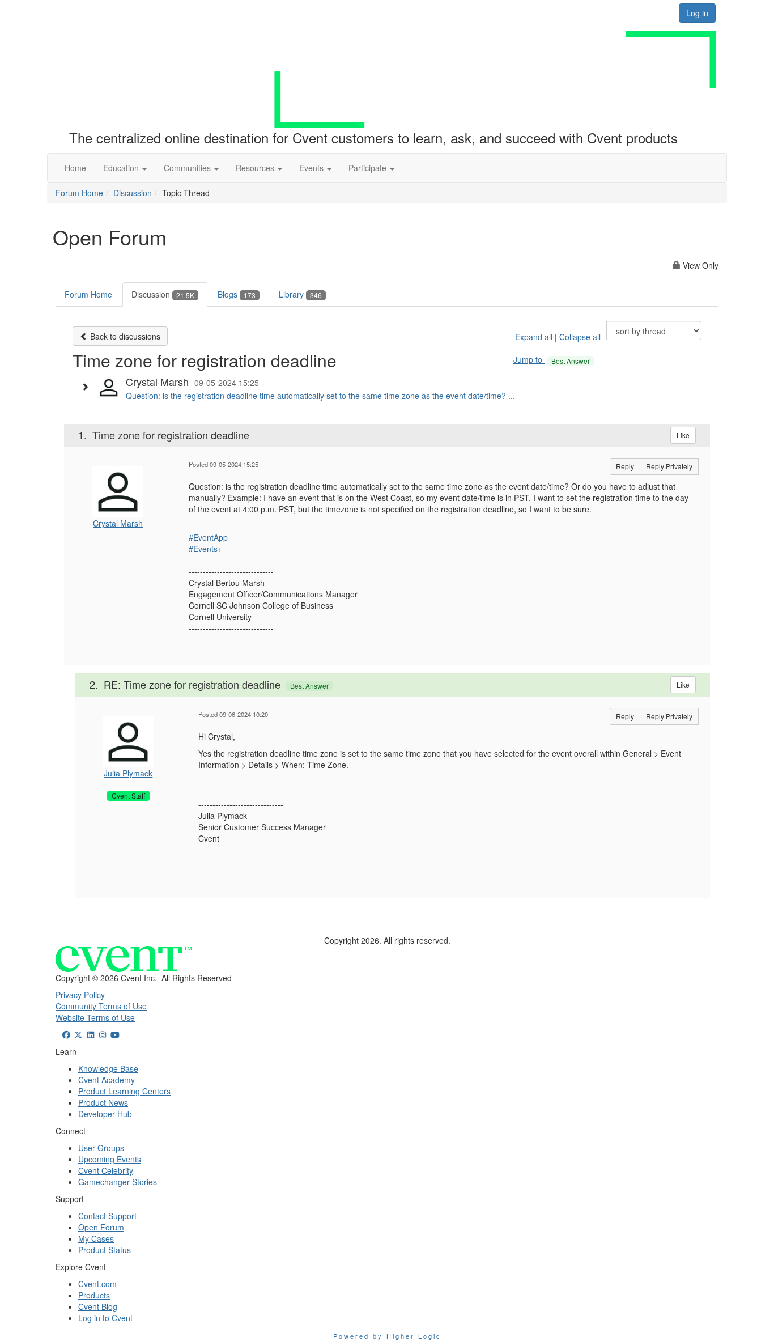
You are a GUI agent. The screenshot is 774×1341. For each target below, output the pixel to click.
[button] (125, 168)
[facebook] (66, 1034)
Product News (103, 1102)
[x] (79, 1034)
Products (94, 1295)
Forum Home (79, 192)
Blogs (237, 294)
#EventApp (208, 537)
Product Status (104, 1249)
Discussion (132, 192)
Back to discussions (124, 336)
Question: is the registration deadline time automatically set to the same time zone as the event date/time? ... (320, 395)
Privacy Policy (80, 994)
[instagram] (103, 1034)
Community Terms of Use (101, 1006)
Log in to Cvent (105, 1317)
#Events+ (205, 548)
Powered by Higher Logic (387, 1335)
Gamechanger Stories (117, 1181)
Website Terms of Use (95, 1017)
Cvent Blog (97, 1306)
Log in (697, 13)
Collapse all (580, 336)
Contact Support (107, 1215)
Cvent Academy (106, 1079)
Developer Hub (105, 1113)
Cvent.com (97, 1283)
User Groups (101, 1147)
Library (300, 294)
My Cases (96, 1238)
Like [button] (683, 435)
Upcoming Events (109, 1159)
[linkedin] (91, 1034)
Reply (625, 466)
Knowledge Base (108, 1068)
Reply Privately (669, 466)
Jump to (551, 359)
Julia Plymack (128, 773)
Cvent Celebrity (105, 1170)
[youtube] (115, 1034)
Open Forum (101, 1227)
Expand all (533, 336)
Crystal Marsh (118, 523)
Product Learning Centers (124, 1091)
